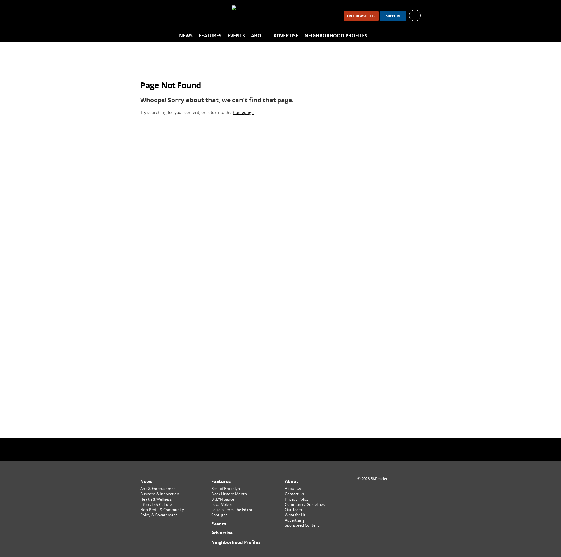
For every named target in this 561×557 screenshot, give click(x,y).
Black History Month (229, 494)
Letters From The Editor (231, 509)
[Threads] (178, 16)
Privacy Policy (297, 499)
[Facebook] (147, 16)
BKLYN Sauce (222, 499)
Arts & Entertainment (158, 488)
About (259, 35)
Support (393, 16)
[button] (415, 15)
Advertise (285, 35)
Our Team (293, 509)
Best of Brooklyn (225, 488)
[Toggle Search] (415, 36)
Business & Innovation (159, 494)
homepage (243, 112)
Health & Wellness (156, 499)
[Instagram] (162, 16)
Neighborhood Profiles (335, 35)
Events (236, 35)
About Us (293, 488)
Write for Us (295, 515)
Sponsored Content (302, 525)
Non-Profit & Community (162, 509)
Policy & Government (158, 515)
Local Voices (221, 504)
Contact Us (294, 494)
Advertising (294, 520)
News (186, 35)
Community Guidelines (305, 504)
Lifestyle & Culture (156, 504)
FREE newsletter (361, 16)
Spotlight (219, 515)
